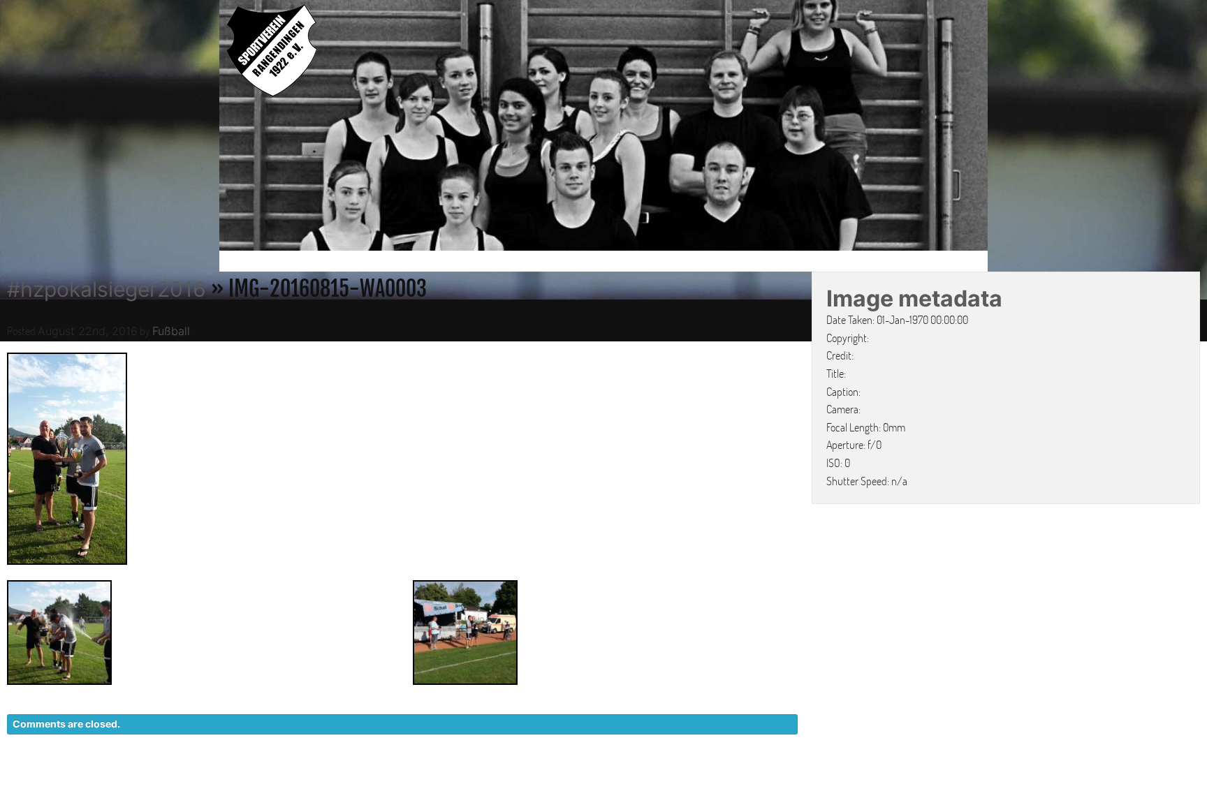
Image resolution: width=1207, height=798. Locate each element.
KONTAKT (726, 783)
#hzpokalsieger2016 (106, 289)
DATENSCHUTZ (810, 783)
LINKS (965, 783)
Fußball (171, 331)
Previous (204, 127)
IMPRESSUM (900, 783)
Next (1002, 127)
